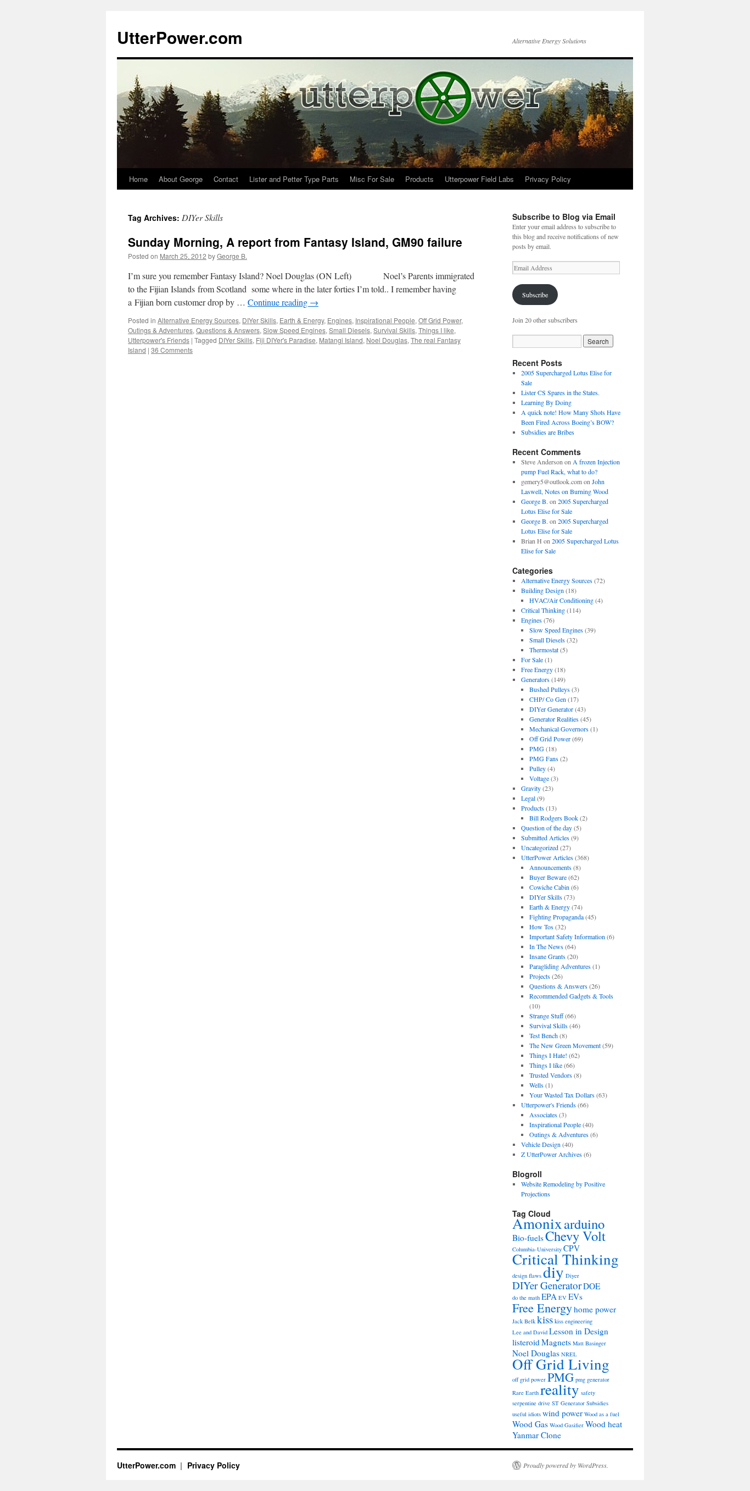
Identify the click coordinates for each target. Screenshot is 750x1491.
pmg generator (592, 1379)
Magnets (556, 1342)
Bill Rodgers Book (553, 817)
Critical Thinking (543, 610)
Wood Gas (530, 1423)
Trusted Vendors (550, 1075)
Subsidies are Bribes (547, 432)
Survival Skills (394, 330)
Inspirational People (385, 320)
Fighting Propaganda (556, 916)
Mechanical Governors (559, 728)
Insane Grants (547, 956)
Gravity (531, 788)
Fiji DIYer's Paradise (286, 340)
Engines (339, 320)
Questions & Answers (228, 330)
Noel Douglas (386, 340)
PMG (536, 748)
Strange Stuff (546, 1015)
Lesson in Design (578, 1331)
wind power (562, 1412)
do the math (526, 1297)
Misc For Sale (372, 179)
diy (553, 1271)
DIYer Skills (259, 320)
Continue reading (283, 302)
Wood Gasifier (567, 1425)
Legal (528, 798)
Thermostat (543, 649)
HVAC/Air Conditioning (561, 600)
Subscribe (535, 294)
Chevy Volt (575, 1236)
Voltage (539, 778)
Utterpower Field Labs (479, 179)
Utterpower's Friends (158, 340)
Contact (226, 179)
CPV (571, 1248)
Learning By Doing (546, 402)
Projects (539, 976)
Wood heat (603, 1423)
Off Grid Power (439, 320)
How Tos (541, 926)
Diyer (572, 1275)
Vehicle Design (541, 1144)
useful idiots (526, 1414)
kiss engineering (573, 1321)
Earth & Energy (301, 320)
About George (181, 179)
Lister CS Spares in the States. (560, 392)
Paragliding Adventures (560, 966)
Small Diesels (349, 330)
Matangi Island (341, 340)
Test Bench (543, 1035)
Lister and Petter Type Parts (294, 179)
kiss (545, 1319)
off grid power (529, 1379)
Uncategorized (539, 847)
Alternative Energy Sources (198, 320)
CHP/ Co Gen (547, 699)
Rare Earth (525, 1392)
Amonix (537, 1223)
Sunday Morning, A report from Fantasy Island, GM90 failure (295, 242)
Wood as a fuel (601, 1414)
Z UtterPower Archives (551, 1154)
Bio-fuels (528, 1237)
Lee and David (529, 1332)
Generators (535, 679)
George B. (232, 255)
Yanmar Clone (536, 1434)
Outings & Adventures (160, 330)
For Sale (532, 659)
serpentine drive (531, 1403)
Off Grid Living (560, 1364)
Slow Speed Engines (294, 330)
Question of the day (546, 827)
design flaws (526, 1275)
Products (419, 179)
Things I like (436, 330)
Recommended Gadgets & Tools (571, 995)
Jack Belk (523, 1321)
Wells (536, 1084)
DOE (591, 1286)
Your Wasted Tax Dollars (562, 1094)
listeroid (526, 1342)
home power (595, 1309)
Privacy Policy (548, 179)
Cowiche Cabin (549, 887)
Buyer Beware (548, 877)
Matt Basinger (589, 1343)
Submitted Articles (545, 837)
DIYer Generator (551, 709)
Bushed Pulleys (549, 689)
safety (588, 1392)
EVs (575, 1296)
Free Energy (537, 669)
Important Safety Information (567, 936)
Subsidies (597, 1403)
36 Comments (172, 349)
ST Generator (568, 1403)
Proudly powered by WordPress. (565, 1465)
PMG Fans (543, 758)
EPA (549, 1296)
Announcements (550, 867)
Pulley (537, 768)
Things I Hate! (548, 1055)
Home (138, 179)
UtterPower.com (180, 37)
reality (559, 1389)
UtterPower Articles (547, 857)
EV (562, 1297)
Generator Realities (554, 718)
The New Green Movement (565, 1045)
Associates (543, 1114)
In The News (546, 946)
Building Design (542, 590)
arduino (584, 1224)
